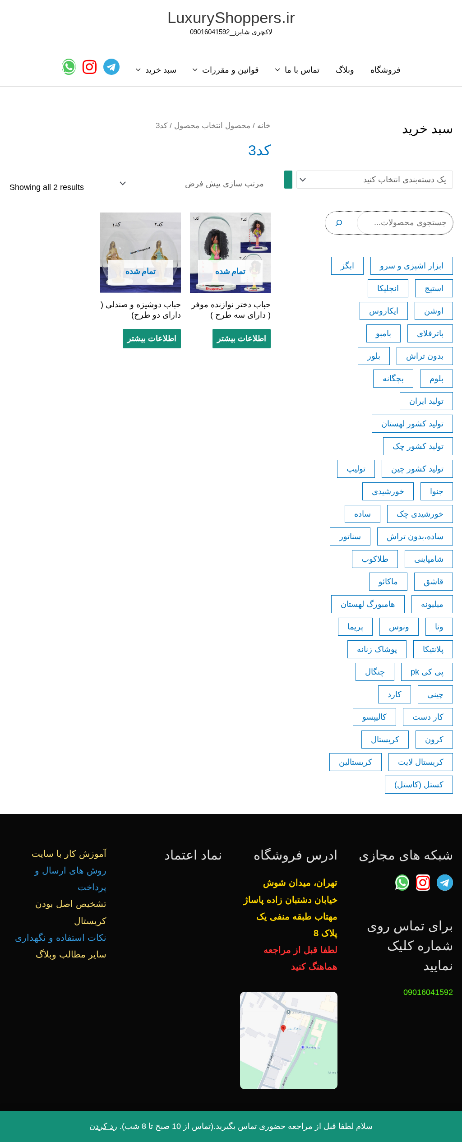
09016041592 (428, 992)
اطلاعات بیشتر (241, 338)
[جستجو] (338, 223)
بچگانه (393, 378)
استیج (434, 288)
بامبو (383, 333)
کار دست (428, 716)
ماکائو (388, 581)
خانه (264, 125)
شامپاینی (429, 559)
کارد (395, 694)
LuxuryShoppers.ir (231, 17)
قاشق (434, 581)
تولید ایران (426, 401)
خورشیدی (388, 491)
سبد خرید (160, 69)
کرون (434, 739)
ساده (362, 513)
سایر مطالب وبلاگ (71, 954)
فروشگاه (385, 69)
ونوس (399, 626)
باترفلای (430, 333)
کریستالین (355, 762)
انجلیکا (388, 288)
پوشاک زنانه (377, 649)
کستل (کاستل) (419, 784)
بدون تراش (425, 356)
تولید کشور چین (417, 468)
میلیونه (432, 604)
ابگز (347, 265)
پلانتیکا (433, 649)
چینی (435, 694)
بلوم (437, 378)
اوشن (434, 310)
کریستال (385, 739)
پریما (355, 626)
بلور (373, 356)
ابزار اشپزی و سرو (412, 265)
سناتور (350, 536)
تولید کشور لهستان (412, 423)
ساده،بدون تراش (415, 536)
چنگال (375, 671)
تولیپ (355, 468)
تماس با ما (302, 69)
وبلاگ (345, 69)
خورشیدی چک (420, 513)
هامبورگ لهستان (368, 604)
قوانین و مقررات (230, 69)
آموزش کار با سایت (69, 854)
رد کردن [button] (103, 1126)
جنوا (437, 491)
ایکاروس (383, 310)
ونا (439, 626)
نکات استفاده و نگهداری (60, 938)
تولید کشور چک (418, 446)
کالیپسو (374, 716)
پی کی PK (427, 671)
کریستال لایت (421, 762)
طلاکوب (374, 559)
